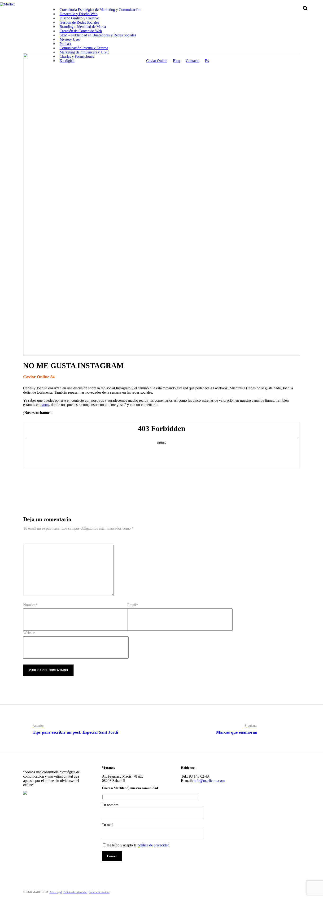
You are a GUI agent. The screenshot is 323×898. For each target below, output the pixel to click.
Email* (132, 605)
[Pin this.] (59, 484)
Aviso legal (55, 892)
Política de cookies (99, 892)
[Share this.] (30, 484)
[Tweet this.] (44, 484)
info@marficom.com (209, 781)
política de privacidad (153, 845)
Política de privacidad (75, 892)
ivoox (44, 405)
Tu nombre (110, 805)
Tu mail (107, 825)
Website (29, 633)
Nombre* (30, 605)
